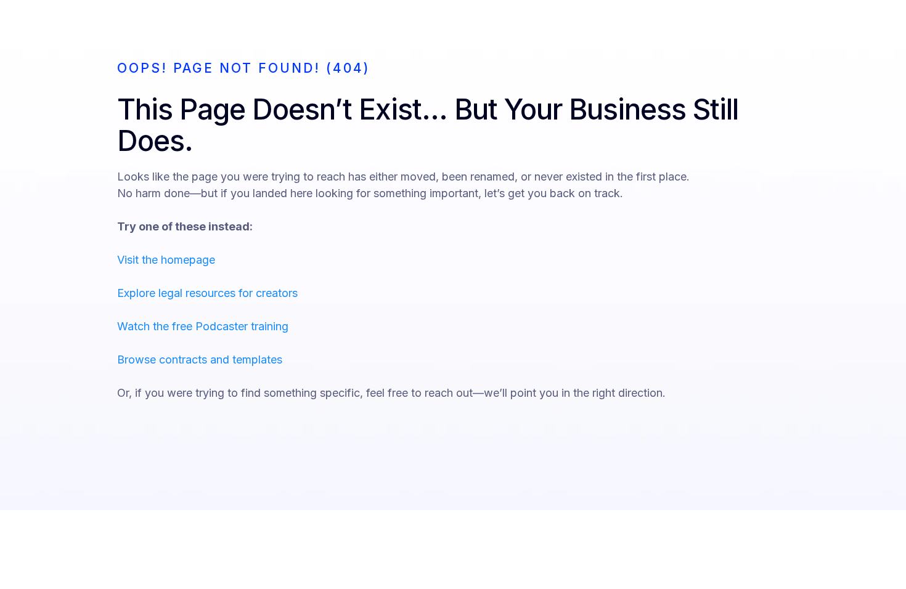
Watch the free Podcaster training (202, 326)
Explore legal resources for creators (207, 292)
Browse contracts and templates (199, 359)
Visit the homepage (166, 259)
